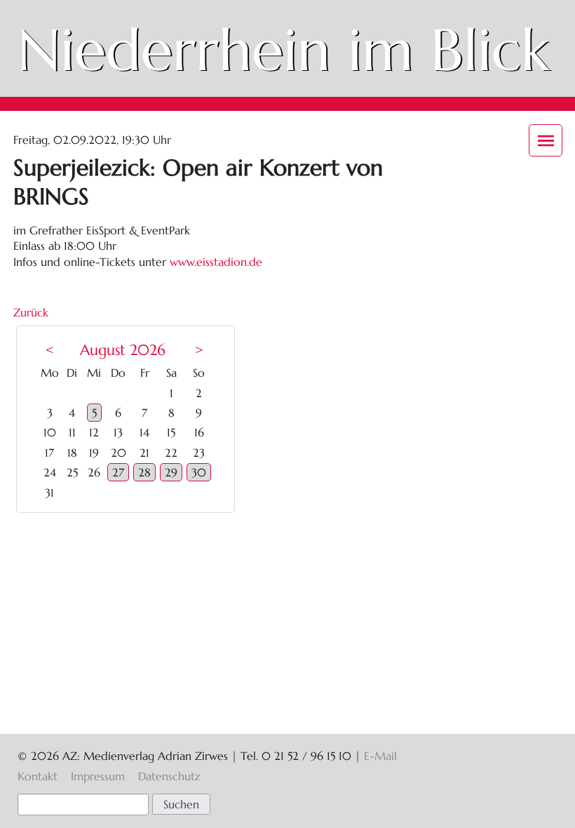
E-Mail (380, 756)
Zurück (30, 312)
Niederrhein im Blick (283, 49)
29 (171, 472)
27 (118, 472)
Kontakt (38, 776)
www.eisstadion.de (216, 262)
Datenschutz (169, 776)
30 (198, 472)
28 (144, 472)
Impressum (98, 776)
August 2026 (122, 350)
